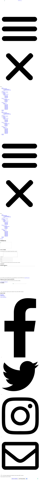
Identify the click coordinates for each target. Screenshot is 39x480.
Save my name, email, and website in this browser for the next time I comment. (10, 262)
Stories (4, 94)
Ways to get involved (4, 88)
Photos (4, 103)
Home (2, 214)
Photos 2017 (6, 109)
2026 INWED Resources (6, 89)
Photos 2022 (6, 232)
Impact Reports (5, 225)
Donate (3, 110)
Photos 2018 (6, 108)
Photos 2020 (6, 107)
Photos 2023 (6, 129)
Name (1, 258)
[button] (19, 48)
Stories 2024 (6, 95)
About (2, 91)
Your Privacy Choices (22, 478)
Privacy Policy (2, 294)
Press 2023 (6, 100)
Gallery (3, 102)
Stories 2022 (6, 223)
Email (1, 259)
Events (4, 90)
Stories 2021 (6, 97)
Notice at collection (15, 478)
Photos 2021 (6, 106)
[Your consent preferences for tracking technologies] (37, 478)
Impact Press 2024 (7, 99)
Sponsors (4, 93)
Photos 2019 (6, 234)
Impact (2, 98)
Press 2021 (6, 101)
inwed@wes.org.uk (27, 277)
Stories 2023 (6, 96)
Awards (3, 236)
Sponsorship (3, 92)
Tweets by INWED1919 (3, 297)
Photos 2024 (6, 104)
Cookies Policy (2, 295)
